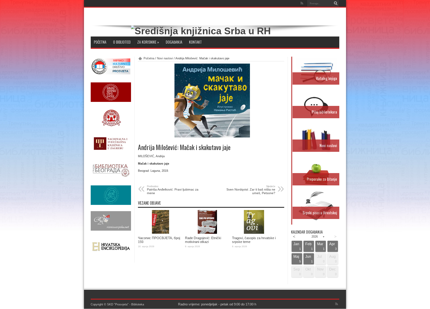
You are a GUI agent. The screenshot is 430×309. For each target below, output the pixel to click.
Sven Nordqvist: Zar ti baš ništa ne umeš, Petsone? (250, 190)
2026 (315, 236)
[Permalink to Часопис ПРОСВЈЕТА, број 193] (160, 232)
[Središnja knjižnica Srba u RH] (201, 31)
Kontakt (195, 42)
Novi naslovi (165, 58)
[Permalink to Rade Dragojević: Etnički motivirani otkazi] (207, 232)
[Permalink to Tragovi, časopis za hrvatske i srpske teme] (254, 232)
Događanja (174, 42)
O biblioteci (122, 42)
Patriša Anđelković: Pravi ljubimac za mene (172, 190)
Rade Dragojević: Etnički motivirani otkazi (203, 240)
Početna (100, 42)
